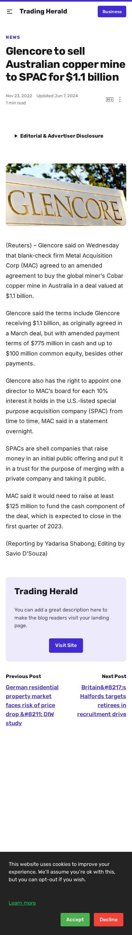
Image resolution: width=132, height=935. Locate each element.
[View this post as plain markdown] (109, 99)
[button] (10, 11)
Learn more (22, 903)
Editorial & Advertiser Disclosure (61, 136)
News (13, 37)
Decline (109, 919)
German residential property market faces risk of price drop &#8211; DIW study (32, 705)
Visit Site (66, 645)
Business (112, 11)
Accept (75, 919)
